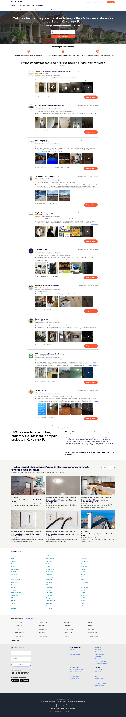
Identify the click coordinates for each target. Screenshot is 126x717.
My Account (98, 649)
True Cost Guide (99, 652)
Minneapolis (49, 572)
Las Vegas (49, 582)
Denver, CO (18, 625)
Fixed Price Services (75, 654)
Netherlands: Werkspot (73, 701)
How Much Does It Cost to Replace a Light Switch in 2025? (25, 535)
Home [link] (12, 9)
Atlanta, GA (18, 622)
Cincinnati (49, 603)
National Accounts (74, 678)
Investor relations (99, 678)
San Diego (14, 577)
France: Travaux (44, 701)
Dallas (83, 577)
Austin (83, 574)
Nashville (83, 572)
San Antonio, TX (93, 632)
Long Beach (14, 566)
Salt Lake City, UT (69, 632)
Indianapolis (14, 611)
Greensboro (49, 595)
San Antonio (84, 587)
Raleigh (48, 598)
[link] (63, 73)
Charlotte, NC (43, 622)
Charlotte (49, 592)
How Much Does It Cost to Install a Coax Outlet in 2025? (62, 535)
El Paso (83, 579)
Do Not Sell (64, 705)
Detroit (48, 566)
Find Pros (72, 649)
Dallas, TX (91, 622)
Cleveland (49, 606)
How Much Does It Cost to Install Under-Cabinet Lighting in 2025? (95, 501)
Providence (84, 566)
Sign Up (111, 2)
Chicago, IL (67, 622)
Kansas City (49, 577)
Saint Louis (49, 579)
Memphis (83, 569)
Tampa (13, 603)
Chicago (13, 608)
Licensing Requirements (101, 663)
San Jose (14, 582)
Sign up (21, 664)
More (33, 5)
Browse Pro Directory (75, 652)
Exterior (19, 5)
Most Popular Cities (17, 618)
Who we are (98, 671)
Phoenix (13, 558)
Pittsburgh (84, 564)
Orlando (13, 600)
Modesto (14, 572)
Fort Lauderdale (16, 592)
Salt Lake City (85, 590)
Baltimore (49, 561)
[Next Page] (79, 425)
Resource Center (99, 654)
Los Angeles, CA (69, 625)
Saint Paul (49, 574)
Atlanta (13, 606)
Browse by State (29, 618)
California (59, 705)
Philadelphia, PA (19, 632)
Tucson (13, 561)
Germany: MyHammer (54, 701)
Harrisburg (84, 558)
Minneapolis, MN (44, 629)
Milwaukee (84, 606)
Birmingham (15, 556)
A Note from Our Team (100, 661)
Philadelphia (84, 561)
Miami (13, 598)
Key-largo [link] (21, 9)
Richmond (84, 595)
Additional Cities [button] (15, 640)
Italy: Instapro (63, 701)
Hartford (13, 587)
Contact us (98, 681)
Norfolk (83, 592)
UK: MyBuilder (82, 701)
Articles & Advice (40, 5)
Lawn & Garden (26, 5)
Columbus (49, 608)
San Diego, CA (19, 636)
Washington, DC (93, 636)
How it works (98, 669)
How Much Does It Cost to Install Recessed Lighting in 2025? (61, 501)
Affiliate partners (99, 685)
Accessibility (70, 705)
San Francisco (15, 579)
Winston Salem (50, 600)
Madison (83, 603)
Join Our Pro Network (75, 671)
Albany (48, 585)
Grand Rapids (50, 569)
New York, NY (92, 629)
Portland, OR (43, 632)
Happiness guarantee (100, 683)
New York (49, 587)
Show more (95, 187)
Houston (83, 585)
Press (96, 676)
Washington (14, 590)
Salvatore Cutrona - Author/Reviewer (57, 497)
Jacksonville (15, 595)
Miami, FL (91, 625)
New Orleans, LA (69, 629)
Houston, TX (43, 625)
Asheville (48, 590)
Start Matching (63, 36)
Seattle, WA (67, 636)
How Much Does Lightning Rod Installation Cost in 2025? (97, 535)
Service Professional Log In (76, 669)
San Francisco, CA (44, 636)
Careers (97, 674)
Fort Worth (84, 582)
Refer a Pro (98, 656)
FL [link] (16, 9)
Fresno (13, 564)
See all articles (108, 467)
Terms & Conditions (71, 708)
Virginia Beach (85, 598)
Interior (13, 5)
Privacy (54, 705)
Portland (83, 556)
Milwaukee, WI (19, 629)
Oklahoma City (50, 611)
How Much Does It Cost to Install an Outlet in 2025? (26, 500)
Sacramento (15, 574)
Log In (103, 2)
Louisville (49, 556)
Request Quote (90, 97)
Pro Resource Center (75, 674)
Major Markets (17, 551)
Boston (48, 564)
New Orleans (50, 558)
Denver (13, 585)
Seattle (83, 600)
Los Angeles (15, 569)
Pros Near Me (98, 659)
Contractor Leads (74, 676)
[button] (40, 87)
